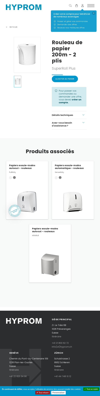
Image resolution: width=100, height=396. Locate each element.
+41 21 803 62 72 (60, 342)
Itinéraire (56, 336)
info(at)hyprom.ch (62, 346)
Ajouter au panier (64, 79)
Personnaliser (58, 393)
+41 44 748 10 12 (62, 376)
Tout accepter (92, 389)
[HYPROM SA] (23, 7)
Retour (13, 27)
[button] (82, 5)
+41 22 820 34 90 (18, 376)
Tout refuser (43, 393)
